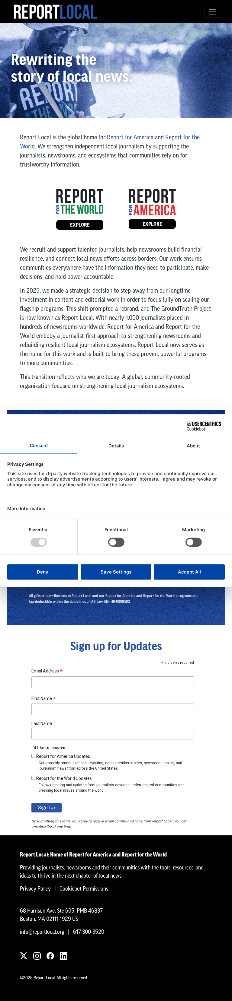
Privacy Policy (35, 888)
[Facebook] (50, 956)
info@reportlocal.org (42, 932)
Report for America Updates (63, 756)
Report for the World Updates (64, 778)
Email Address (47, 671)
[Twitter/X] (24, 956)
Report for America (130, 137)
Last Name (41, 723)
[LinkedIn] (63, 956)
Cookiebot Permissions (84, 888)
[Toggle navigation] (212, 12)
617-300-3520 (88, 932)
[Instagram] (37, 956)
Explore (80, 224)
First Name (43, 699)
